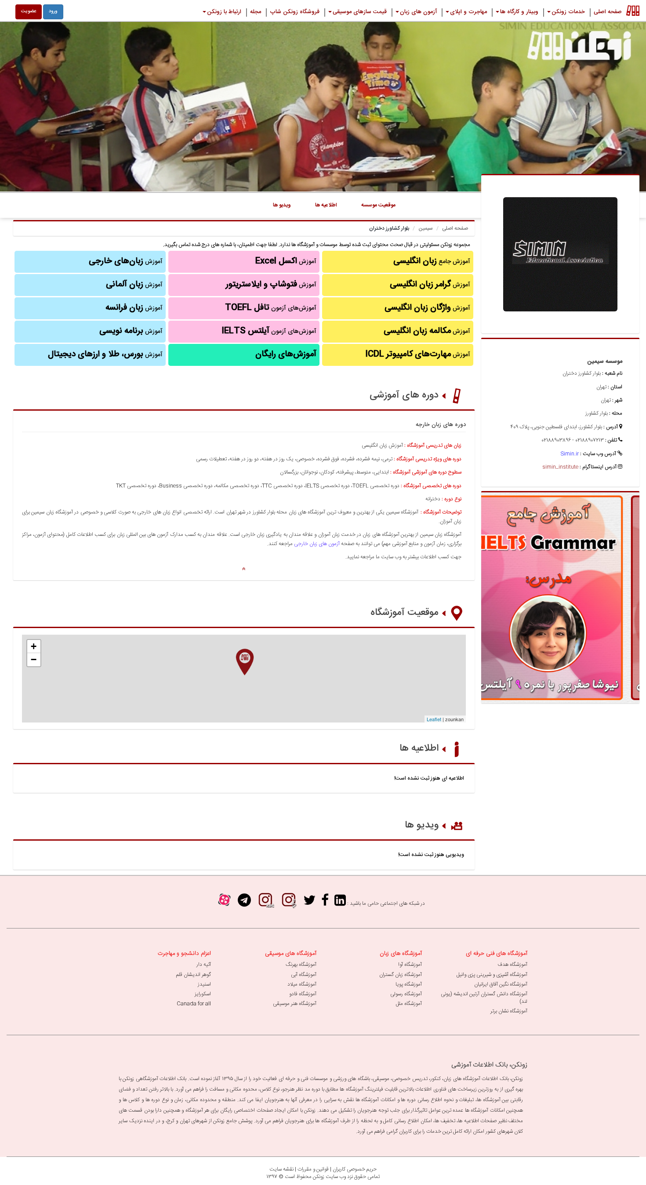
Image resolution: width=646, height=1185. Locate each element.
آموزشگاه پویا (409, 984)
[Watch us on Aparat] (224, 903)
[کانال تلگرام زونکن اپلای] (244, 903)
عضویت (28, 11)
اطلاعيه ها (326, 205)
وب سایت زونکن (329, 1176)
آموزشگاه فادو (302, 994)
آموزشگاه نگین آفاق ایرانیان (500, 984)
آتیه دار (203, 964)
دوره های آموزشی (404, 395)
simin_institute (560, 466)
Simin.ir (570, 453)
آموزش (430, 285)
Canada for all (194, 1003)
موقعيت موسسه (378, 205)
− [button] (33, 659)
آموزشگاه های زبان (401, 953)
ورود (53, 11)
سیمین (425, 228)
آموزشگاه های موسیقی (290, 953)
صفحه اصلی (455, 228)
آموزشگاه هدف (512, 964)
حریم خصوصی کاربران (355, 1169)
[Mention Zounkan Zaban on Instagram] (265, 903)
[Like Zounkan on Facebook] (325, 903)
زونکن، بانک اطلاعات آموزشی (489, 1064)
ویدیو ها (422, 825)
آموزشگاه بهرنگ (301, 964)
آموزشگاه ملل (409, 1003)
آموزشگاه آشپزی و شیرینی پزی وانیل (492, 974)
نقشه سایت (281, 1169)
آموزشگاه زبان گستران (400, 974)
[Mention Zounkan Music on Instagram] (289, 903)
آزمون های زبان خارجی (317, 543)
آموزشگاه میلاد (301, 984)
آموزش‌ (134, 308)
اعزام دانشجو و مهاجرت (184, 953)
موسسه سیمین (604, 361)
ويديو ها (282, 205)
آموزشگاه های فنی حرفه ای (496, 953)
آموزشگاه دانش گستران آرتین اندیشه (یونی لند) (484, 998)
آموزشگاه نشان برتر (508, 1011)
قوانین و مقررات (313, 1169)
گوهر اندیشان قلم (193, 974)
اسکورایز (203, 994)
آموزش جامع (431, 261)
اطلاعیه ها (419, 748)
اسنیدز (204, 984)
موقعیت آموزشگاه (404, 613)
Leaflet (434, 719)
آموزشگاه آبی (303, 974)
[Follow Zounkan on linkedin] (340, 903)
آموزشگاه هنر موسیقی (294, 1003)
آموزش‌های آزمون (270, 308)
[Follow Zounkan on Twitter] (309, 903)
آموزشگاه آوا (410, 964)
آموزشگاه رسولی (406, 994)
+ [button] (33, 646)
